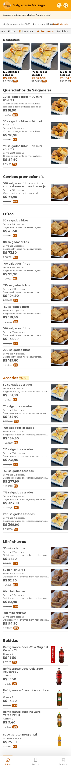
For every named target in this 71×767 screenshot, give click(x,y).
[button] (7, 761)
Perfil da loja (60, 24)
